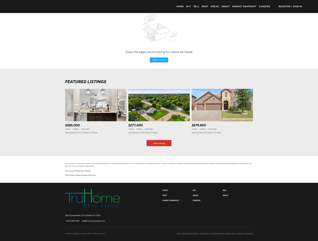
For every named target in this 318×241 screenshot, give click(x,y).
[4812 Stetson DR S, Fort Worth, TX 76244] (95, 105)
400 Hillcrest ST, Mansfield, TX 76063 (143, 133)
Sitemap (240, 233)
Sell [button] (196, 6)
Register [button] (285, 6)
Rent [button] (205, 6)
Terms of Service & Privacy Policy (188, 233)
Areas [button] (215, 6)
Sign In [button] (297, 6)
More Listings (159, 143)
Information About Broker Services (80, 175)
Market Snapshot (244, 6)
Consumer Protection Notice (78, 171)
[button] (178, 190)
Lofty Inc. (76, 233)
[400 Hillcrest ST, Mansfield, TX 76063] (159, 105)
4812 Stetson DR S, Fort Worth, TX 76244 (81, 133)
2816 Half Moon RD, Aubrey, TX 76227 (206, 133)
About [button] (225, 6)
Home (180, 6)
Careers (264, 6)
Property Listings (230, 233)
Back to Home (159, 60)
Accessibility (248, 233)
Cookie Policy (204, 233)
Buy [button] (188, 6)
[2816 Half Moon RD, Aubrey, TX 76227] (222, 105)
